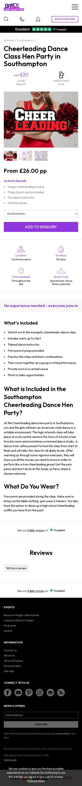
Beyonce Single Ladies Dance (21, 615)
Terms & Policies (13, 661)
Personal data (12, 666)
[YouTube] (18, 692)
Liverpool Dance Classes (19, 620)
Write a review (16, 568)
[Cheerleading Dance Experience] (41, 156)
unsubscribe (61, 733)
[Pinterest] (29, 692)
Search (8, 631)
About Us (9, 655)
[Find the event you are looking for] (6, 19)
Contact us (10, 650)
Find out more (36, 781)
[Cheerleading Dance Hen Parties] (10, 156)
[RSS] (61, 692)
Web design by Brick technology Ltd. (23, 755)
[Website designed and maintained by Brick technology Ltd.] (10, 760)
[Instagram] (39, 692)
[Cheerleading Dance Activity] (25, 156)
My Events (10, 625)
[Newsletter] (50, 692)
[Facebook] (7, 692)
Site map (9, 671)
